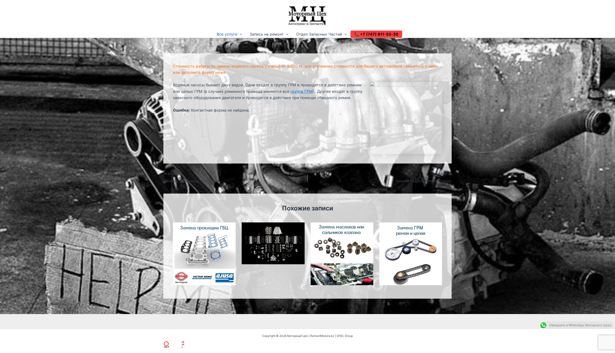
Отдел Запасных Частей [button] (319, 34)
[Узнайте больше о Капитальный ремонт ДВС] (273, 242)
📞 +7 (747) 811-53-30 (376, 34)
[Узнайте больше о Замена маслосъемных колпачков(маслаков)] (342, 253)
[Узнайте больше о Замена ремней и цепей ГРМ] (410, 253)
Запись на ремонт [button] (267, 34)
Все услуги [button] (227, 34)
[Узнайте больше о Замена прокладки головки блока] (204, 253)
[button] (239, 34)
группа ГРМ (301, 91)
